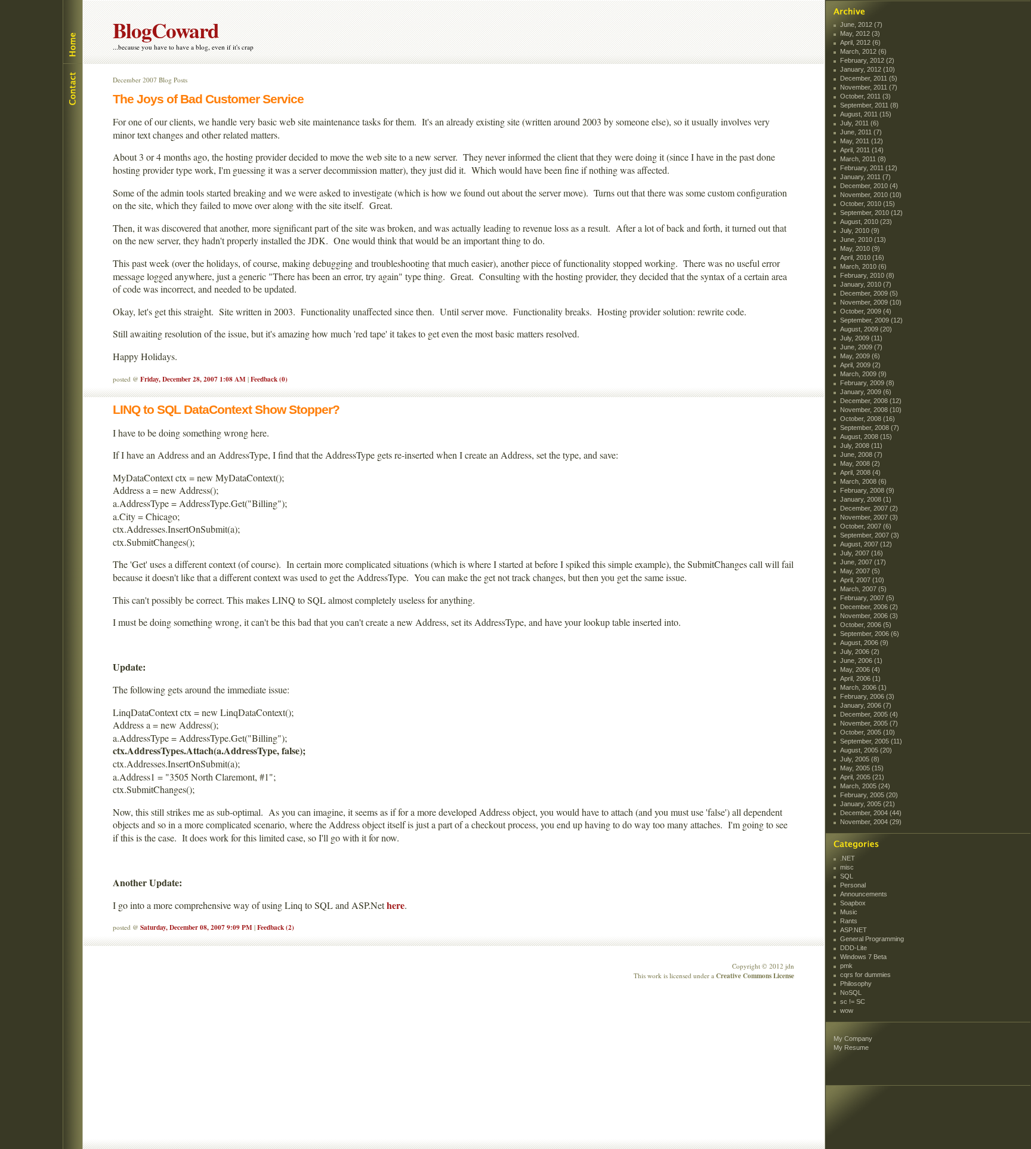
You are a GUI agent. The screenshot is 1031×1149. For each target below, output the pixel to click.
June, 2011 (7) (861, 132)
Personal (853, 885)
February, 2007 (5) (867, 597)
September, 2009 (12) (871, 320)
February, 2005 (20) (869, 794)
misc (847, 867)
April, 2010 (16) (862, 257)
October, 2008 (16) (867, 418)
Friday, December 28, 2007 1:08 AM (193, 379)
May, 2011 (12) (861, 141)
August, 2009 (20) (866, 329)
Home (72, 32)
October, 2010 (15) (867, 203)
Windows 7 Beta (863, 956)
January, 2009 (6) (865, 391)
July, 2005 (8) (859, 759)
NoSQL (851, 992)
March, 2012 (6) (863, 51)
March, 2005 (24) (865, 785)
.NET (847, 858)
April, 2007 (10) (862, 579)
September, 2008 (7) (869, 427)
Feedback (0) (269, 379)
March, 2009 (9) (863, 373)
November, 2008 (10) (871, 409)
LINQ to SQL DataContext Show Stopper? (226, 409)
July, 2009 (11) (861, 338)
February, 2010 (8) (867, 275)
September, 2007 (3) (869, 535)
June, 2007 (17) (863, 562)
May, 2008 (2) (860, 463)
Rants (848, 920)
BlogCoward (166, 30)
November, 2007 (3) (869, 517)
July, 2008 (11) (861, 445)
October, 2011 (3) (865, 96)
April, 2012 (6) (860, 42)
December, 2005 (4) (869, 714)
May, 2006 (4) (860, 669)
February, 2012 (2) (867, 60)
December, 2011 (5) (868, 78)
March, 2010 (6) (863, 266)
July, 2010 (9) (859, 230)
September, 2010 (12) (871, 212)
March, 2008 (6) (863, 481)
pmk (846, 965)
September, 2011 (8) (869, 105)
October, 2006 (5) (865, 624)
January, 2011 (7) (865, 176)
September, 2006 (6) (869, 633)
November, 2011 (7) (868, 87)
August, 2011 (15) (865, 114)
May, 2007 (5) (860, 570)
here (396, 905)
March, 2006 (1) (863, 687)
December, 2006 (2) (869, 606)
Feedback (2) (275, 927)
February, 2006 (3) (867, 696)
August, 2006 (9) (864, 642)
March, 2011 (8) (863, 158)
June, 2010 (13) (863, 239)
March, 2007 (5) (863, 588)
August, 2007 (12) (866, 544)
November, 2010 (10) (871, 194)
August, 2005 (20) (866, 750)
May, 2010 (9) (860, 248)
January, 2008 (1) (865, 499)
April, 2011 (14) (862, 149)
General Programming (872, 938)
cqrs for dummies (865, 974)
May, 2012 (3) (860, 33)
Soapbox (853, 903)
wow (846, 1010)
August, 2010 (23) (866, 221)
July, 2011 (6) (859, 123)
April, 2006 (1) (860, 678)
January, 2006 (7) (865, 705)
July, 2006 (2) (859, 651)
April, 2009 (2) (860, 364)
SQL (846, 876)
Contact (72, 87)
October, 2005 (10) (867, 732)
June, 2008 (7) (861, 454)
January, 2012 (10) (867, 69)
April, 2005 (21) (862, 777)
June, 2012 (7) (861, 24)
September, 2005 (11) (871, 741)
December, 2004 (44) (871, 812)
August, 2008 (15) (866, 436)
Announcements (863, 894)
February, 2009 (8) (867, 382)
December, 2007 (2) (869, 508)
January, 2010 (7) (865, 284)
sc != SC (852, 1001)
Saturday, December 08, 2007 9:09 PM (196, 927)
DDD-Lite (853, 947)
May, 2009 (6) (860, 356)
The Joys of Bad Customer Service (208, 99)
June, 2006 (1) (861, 660)
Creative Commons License (755, 975)
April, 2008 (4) (860, 472)
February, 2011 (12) (868, 167)
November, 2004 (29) (871, 821)
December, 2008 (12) (871, 400)
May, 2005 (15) (862, 768)
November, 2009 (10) (871, 302)
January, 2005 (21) (867, 803)
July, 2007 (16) (861, 553)
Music (848, 911)
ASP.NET (853, 929)
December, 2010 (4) (869, 185)
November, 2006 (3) (869, 615)
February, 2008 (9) (867, 490)
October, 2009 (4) (865, 311)
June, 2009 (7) (861, 347)
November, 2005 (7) (869, 723)
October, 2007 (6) (865, 526)
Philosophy (856, 983)
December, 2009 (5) (869, 293)
